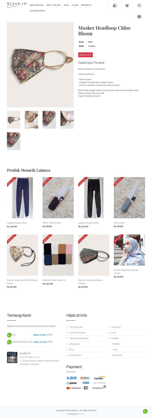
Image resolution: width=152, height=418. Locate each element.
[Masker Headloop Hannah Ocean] (129, 250)
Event (114, 333)
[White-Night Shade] (58, 197)
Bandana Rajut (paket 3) (54, 280)
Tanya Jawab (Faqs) (79, 338)
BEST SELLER (54, 5)
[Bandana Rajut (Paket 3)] (58, 255)
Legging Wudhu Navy (17, 223)
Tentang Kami (76, 327)
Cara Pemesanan (77, 333)
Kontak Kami (75, 355)
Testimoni (116, 327)
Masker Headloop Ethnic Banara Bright (22, 281)
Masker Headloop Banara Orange (90, 281)
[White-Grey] (129, 197)
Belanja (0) (74, 344)
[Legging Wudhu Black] (93, 198)
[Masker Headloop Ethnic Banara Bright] (22, 255)
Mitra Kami (117, 355)
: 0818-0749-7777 (43, 335)
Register (116, 344)
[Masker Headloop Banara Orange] (93, 255)
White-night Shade (52, 223)
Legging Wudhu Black (88, 223)
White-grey (119, 223)
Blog (71, 350)
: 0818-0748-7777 (43, 342)
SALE (66, 5)
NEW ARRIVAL (37, 5)
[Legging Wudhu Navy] (22, 198)
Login (115, 349)
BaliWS (82, 414)
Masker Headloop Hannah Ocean (126, 271)
